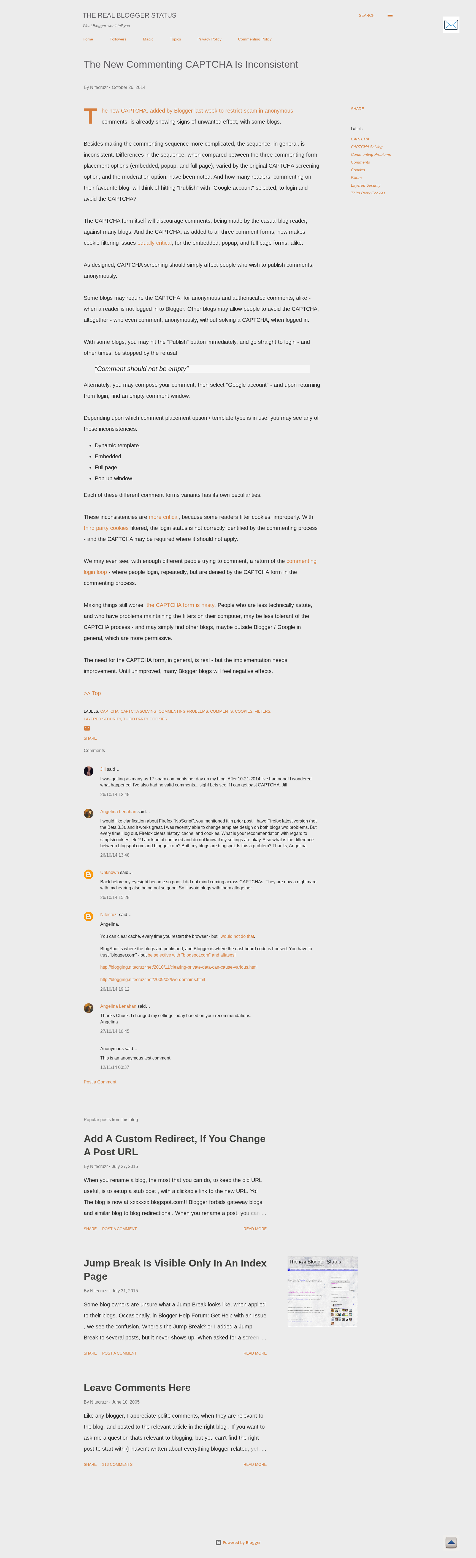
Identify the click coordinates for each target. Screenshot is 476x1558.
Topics (175, 39)
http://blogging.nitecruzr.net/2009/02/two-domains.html (152, 979)
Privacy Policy (209, 39)
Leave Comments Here (137, 1387)
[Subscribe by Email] (451, 25)
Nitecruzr (109, 914)
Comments (360, 162)
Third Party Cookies (368, 193)
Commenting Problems (371, 154)
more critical (163, 517)
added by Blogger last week (183, 111)
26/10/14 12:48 (114, 794)
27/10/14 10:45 (114, 1031)
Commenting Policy (255, 39)
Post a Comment (100, 1082)
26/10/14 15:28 (114, 897)
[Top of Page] (451, 1543)
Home (88, 39)
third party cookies (106, 528)
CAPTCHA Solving (367, 147)
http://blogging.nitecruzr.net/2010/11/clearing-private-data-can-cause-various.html (179, 967)
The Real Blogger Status (129, 15)
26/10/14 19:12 (114, 989)
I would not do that (236, 936)
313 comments (117, 1464)
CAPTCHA (360, 139)
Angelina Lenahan (118, 811)
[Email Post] (87, 730)
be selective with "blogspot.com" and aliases (191, 955)
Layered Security (365, 185)
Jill (103, 769)
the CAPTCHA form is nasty (180, 605)
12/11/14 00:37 (114, 1067)
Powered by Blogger (241, 1542)
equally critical (154, 243)
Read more (255, 1229)
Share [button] (357, 109)
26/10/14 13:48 (114, 855)
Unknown (109, 872)
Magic (148, 39)
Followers (118, 39)
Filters (356, 177)
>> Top (92, 693)
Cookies (358, 170)
